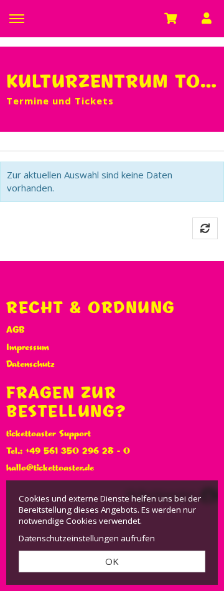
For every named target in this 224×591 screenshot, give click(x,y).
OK (112, 561)
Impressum (27, 347)
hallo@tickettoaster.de (50, 468)
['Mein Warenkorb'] (171, 18)
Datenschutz (30, 364)
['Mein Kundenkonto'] (206, 18)
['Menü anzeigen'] (16, 18)
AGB (15, 330)
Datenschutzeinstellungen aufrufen (87, 538)
